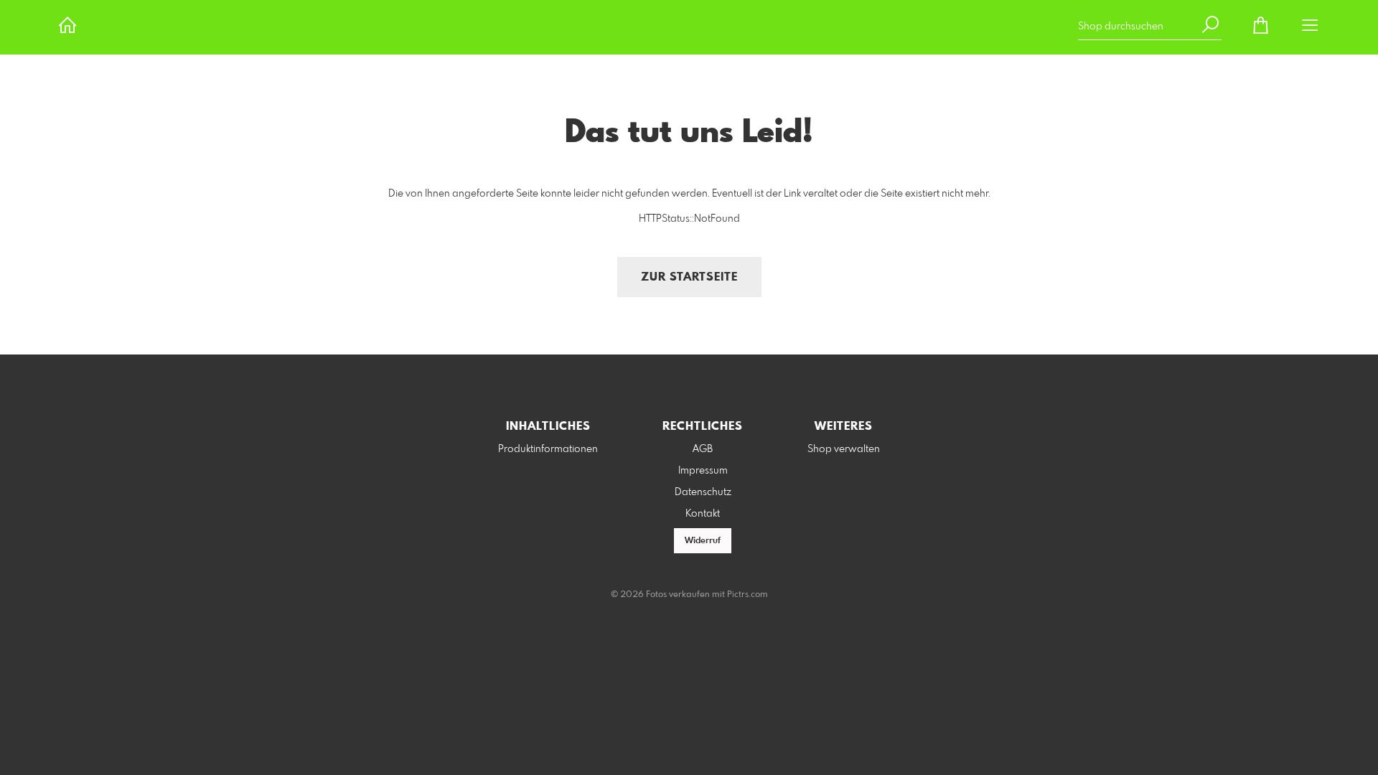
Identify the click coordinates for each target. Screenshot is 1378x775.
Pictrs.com (747, 595)
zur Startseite (689, 277)
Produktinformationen (548, 449)
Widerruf (703, 541)
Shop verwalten (843, 449)
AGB (703, 449)
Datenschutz (703, 492)
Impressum (703, 471)
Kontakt (702, 514)
